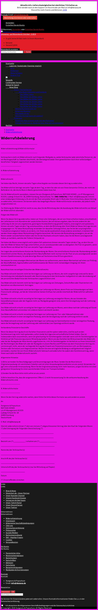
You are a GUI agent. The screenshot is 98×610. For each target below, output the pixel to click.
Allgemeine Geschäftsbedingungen (20, 523)
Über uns (9, 525)
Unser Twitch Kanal (14, 502)
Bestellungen (11, 558)
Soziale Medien (12, 532)
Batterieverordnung (14, 535)
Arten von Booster (22, 111)
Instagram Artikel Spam (15, 500)
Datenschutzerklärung (15, 528)
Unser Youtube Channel (15, 495)
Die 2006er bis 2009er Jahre (31, 99)
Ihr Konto (5, 546)
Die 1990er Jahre (27, 94)
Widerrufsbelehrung (14, 518)
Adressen (9, 562)
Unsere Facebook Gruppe (16, 498)
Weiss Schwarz (16, 73)
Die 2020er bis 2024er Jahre (31, 106)
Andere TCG (15, 75)
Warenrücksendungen (14, 555)
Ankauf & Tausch (12, 85)
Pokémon (16, 118)
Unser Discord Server (14, 505)
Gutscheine (10, 565)
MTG (12, 68)
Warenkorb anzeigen (10, 49)
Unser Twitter (11, 507)
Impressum (10, 521)
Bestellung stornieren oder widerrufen (20, 18)
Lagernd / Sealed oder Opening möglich (23, 66)
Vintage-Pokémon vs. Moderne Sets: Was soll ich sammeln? (39, 123)
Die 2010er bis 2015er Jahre (31, 101)
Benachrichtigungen (14, 567)
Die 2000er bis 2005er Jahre (31, 97)
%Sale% (9, 80)
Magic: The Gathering (21, 89)
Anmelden (10, 23)
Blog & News (11, 491)
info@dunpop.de (21, 14)
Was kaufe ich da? (22, 113)
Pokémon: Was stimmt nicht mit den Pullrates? (34, 120)
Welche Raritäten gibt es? (25, 108)
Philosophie (11, 530)
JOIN (65, 10)
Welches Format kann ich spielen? (29, 116)
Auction (9, 125)
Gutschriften (11, 560)
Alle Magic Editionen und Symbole (30, 92)
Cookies (9, 540)
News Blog (12, 87)
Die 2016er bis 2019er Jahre (31, 104)
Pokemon (15, 70)
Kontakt (4, 14)
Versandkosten (12, 542)
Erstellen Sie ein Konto (15, 25)
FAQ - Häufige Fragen (14, 537)
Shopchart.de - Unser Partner (18, 493)
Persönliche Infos (13, 553)
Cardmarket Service (14, 82)
